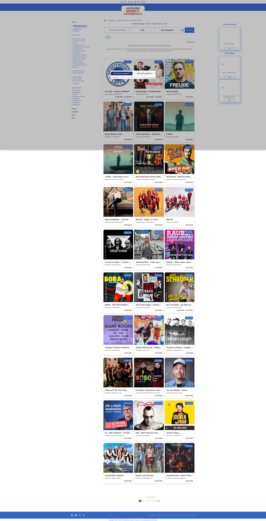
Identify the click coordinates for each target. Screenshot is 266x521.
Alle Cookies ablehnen (144, 73)
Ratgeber (151, 515)
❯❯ (159, 501)
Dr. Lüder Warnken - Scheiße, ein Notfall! (118, 433)
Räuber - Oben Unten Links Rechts (178, 262)
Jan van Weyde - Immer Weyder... (176, 390)
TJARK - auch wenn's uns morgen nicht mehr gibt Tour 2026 (117, 177)
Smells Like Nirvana (144, 475)
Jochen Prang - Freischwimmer (173, 433)
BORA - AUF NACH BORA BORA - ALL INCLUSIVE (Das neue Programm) (118, 305)
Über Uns (169, 515)
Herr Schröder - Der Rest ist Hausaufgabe (178, 305)
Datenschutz (184, 515)
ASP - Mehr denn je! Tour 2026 (147, 433)
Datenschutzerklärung (149, 77)
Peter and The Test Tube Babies (115, 390)
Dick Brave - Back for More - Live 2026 (178, 177)
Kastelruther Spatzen (114, 475)
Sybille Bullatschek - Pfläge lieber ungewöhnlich (148, 348)
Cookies (192, 515)
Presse (157, 515)
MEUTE (169, 220)
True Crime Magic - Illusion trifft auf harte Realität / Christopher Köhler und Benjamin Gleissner (147, 305)
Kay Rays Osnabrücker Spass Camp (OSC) (149, 390)
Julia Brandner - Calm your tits (147, 262)
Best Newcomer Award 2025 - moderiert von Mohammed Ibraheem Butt (149, 177)
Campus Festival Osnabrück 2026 (117, 348)
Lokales (163, 515)
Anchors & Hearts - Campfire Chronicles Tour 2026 (179, 348)
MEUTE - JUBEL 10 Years (147, 220)
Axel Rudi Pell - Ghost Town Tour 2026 (178, 475)
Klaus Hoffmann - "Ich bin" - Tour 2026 (117, 220)
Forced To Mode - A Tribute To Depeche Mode (118, 262)
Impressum (177, 515)
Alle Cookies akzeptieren (122, 73)
